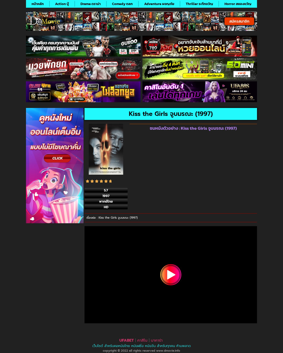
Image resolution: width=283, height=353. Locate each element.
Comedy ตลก (122, 3)
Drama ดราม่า (90, 3)
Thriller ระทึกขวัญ (199, 3)
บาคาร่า (156, 340)
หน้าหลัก (38, 3)
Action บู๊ (62, 3)
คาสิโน (142, 340)
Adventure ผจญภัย (159, 3)
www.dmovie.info (168, 351)
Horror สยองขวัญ (237, 3)
